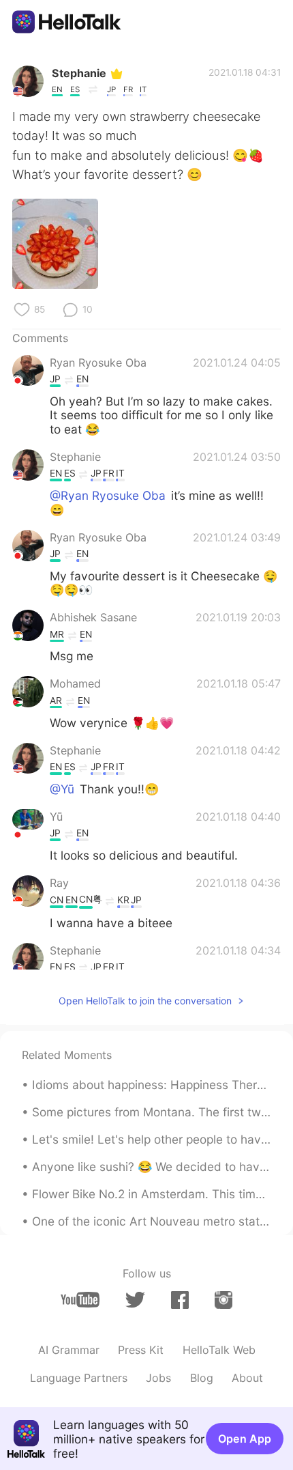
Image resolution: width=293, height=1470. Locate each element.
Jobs (158, 1378)
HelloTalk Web (219, 1350)
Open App (244, 1438)
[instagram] (223, 1299)
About (247, 1378)
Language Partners (78, 1378)
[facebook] (180, 1299)
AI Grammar (68, 1350)
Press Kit (141, 1350)
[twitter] (135, 1300)
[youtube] (80, 1300)
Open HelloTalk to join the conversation (145, 1000)
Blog (201, 1378)
